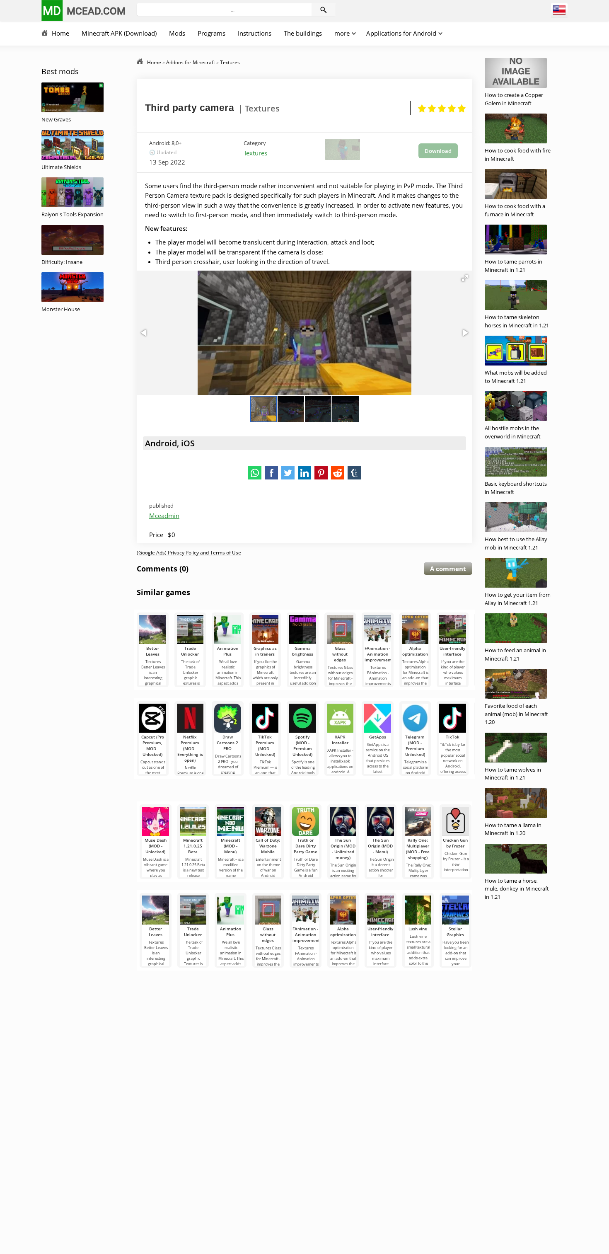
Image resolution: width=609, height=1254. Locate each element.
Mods (177, 33)
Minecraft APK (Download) (119, 33)
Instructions (254, 33)
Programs (211, 33)
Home (60, 33)
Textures (255, 153)
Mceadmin (164, 515)
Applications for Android (401, 33)
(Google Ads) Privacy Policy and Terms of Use (189, 552)
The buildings (303, 33)
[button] (464, 278)
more (342, 33)
